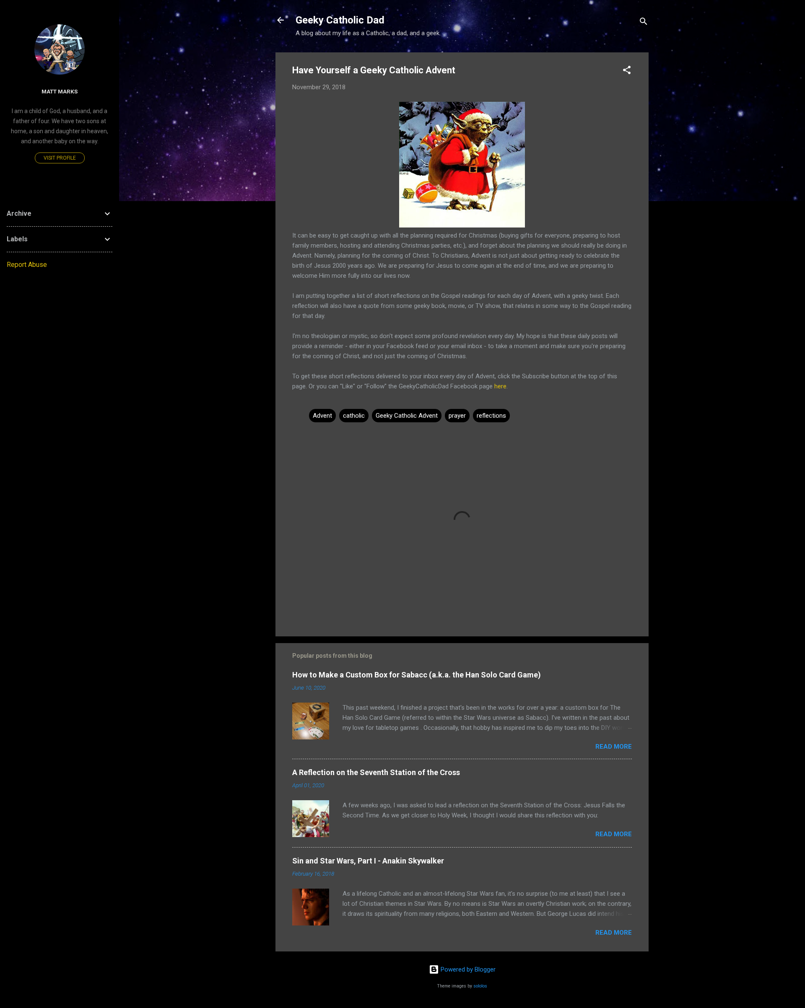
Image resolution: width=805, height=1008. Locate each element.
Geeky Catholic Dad (340, 20)
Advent (322, 415)
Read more (613, 746)
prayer (457, 415)
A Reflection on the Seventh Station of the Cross (376, 772)
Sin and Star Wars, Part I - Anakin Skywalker (368, 860)
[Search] (644, 23)
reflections (491, 415)
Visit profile (60, 158)
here (500, 386)
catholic (354, 415)
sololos (480, 986)
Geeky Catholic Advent (407, 415)
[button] (627, 71)
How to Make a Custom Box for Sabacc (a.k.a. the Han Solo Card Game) (416, 674)
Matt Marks (60, 91)
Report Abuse (27, 265)
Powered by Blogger (467, 969)
